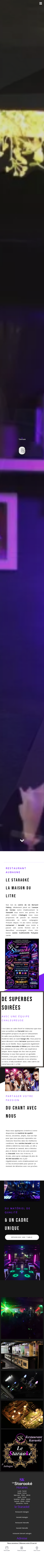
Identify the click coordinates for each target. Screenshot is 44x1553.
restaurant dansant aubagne (22, 1533)
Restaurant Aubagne (22, 1512)
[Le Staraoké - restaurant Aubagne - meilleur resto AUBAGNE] (22, 1191)
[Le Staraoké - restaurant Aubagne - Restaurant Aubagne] (22, 1262)
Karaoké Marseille (22, 1528)
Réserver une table (23, 464)
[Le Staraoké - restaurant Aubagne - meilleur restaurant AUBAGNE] (22, 1384)
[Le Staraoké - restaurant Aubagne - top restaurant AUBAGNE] (22, 1318)
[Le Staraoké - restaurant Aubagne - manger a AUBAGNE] (22, 964)
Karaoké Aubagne (22, 1517)
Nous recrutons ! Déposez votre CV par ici (22, 1543)
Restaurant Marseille (22, 1523)
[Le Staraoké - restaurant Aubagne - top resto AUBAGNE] (22, 1450)
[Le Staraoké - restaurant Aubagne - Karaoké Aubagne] (22, 1079)
